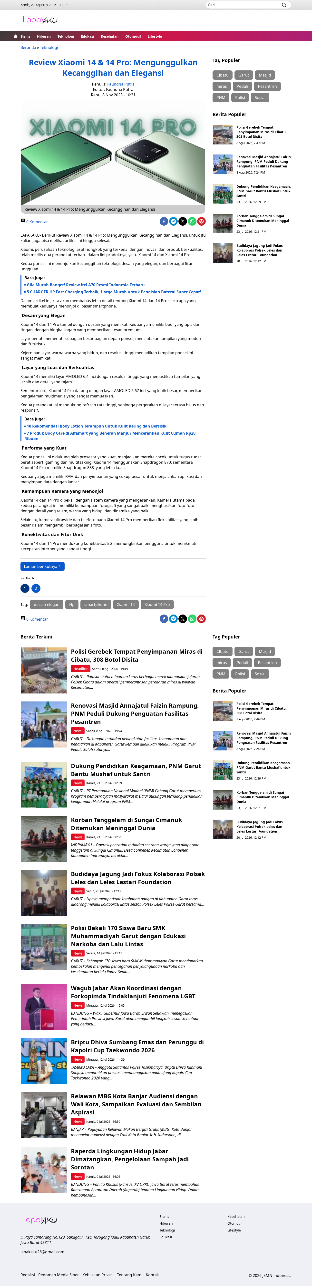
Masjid (265, 75)
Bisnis (25, 36)
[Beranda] (15, 36)
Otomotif (133, 36)
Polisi (240, 97)
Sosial (260, 97)
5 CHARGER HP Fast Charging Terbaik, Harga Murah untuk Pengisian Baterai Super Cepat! (114, 292)
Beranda (28, 47)
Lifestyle (155, 36)
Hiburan (44, 36)
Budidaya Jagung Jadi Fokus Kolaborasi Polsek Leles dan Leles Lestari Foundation (259, 250)
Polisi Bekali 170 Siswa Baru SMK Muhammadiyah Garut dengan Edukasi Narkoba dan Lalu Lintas (128, 936)
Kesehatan (109, 36)
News (77, 730)
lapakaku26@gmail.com (42, 1251)
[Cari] (284, 5)
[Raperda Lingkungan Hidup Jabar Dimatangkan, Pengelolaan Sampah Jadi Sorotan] (44, 1170)
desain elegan (46, 604)
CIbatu (222, 75)
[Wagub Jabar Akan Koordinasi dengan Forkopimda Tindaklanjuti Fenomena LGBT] (44, 1007)
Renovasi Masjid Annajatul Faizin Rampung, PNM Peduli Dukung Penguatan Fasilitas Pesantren (263, 161)
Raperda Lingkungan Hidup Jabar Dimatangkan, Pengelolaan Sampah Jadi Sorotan (130, 1159)
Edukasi (87, 36)
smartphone (95, 604)
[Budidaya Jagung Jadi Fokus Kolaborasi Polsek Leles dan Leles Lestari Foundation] (223, 253)
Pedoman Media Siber (58, 1274)
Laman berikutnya (40, 566)
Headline (80, 668)
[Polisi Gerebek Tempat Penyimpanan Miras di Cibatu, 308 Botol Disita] (223, 134)
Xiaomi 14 (126, 604)
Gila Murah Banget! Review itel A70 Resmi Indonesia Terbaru (86, 284)
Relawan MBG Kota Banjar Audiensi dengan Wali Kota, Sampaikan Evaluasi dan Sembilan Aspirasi (136, 1104)
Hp (72, 604)
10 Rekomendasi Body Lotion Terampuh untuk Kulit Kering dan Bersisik (96, 426)
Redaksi (27, 1274)
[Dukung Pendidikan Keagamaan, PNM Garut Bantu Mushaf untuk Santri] (223, 194)
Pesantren (267, 86)
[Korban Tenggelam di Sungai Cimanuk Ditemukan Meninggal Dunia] (223, 223)
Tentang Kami (129, 1274)
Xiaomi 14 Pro (157, 604)
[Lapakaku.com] (40, 20)
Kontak (152, 1274)
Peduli (242, 86)
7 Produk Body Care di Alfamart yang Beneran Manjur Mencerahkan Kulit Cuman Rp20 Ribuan (109, 435)
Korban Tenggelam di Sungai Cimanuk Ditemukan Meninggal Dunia (262, 221)
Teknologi (66, 36)
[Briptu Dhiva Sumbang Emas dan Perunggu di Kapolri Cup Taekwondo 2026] (44, 1061)
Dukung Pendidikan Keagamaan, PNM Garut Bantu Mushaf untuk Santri (263, 191)
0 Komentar (36, 221)
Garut (243, 75)
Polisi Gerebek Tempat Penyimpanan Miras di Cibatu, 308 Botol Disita (261, 132)
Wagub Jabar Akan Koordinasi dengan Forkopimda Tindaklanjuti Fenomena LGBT (133, 992)
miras (221, 86)
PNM (220, 97)
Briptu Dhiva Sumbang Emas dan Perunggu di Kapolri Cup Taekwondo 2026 (137, 1046)
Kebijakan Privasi (98, 1274)
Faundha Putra (121, 84)
